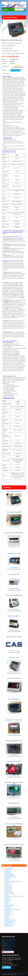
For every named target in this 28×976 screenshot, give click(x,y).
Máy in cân (7, 880)
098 (8, 945)
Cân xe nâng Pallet (9, 874)
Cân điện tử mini (8, 921)
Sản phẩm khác (7, 487)
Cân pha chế (7, 912)
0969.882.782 (8, 947)
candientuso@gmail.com (10, 939)
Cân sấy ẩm (7, 897)
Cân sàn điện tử (8, 888)
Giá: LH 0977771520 (14, 505)
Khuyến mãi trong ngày (10, 920)
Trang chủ (4, 13)
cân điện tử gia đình (9, 868)
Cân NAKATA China (9, 925)
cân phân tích (8, 906)
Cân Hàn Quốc (8, 890)
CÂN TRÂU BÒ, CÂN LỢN (10, 877)
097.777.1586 (11, 943)
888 (10, 945)
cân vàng (7, 917)
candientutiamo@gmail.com (10, 940)
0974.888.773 (9, 950)
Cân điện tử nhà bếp (9, 893)
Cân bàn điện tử (8, 885)
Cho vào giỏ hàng (15, 70)
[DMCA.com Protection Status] (6, 967)
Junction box (8, 908)
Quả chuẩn (7, 915)
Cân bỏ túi (7, 902)
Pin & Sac (7, 918)
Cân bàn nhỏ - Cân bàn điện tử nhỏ (13, 881)
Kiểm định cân (8, 924)
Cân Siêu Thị (8, 899)
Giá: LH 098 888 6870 (14, 526)
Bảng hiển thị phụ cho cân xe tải (12, 909)
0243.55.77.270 (7, 942)
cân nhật (7, 894)
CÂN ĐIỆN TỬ (8, 871)
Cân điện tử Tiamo (21, 974)
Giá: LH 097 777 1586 (14, 650)
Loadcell (7, 903)
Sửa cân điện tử (8, 883)
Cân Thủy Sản (8, 911)
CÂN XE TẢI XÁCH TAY (10, 922)
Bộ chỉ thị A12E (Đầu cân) (10, 17)
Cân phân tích (8, 872)
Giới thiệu (7, 73)
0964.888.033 (9, 948)
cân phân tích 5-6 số (9, 875)
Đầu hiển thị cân (8, 914)
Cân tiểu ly (7, 884)
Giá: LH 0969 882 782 (14, 567)
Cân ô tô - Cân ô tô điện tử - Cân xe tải (14, 896)
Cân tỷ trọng (7, 878)
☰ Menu (5, 9)
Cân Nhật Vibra (8, 900)
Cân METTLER (8, 869)
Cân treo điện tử (8, 887)
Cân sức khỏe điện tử (10, 905)
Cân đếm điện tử (9, 891)
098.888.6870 (18, 2)
